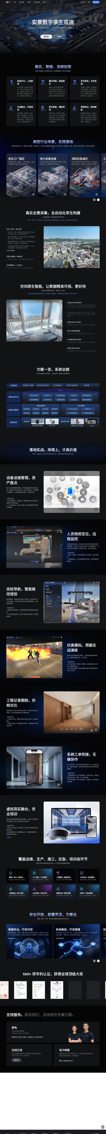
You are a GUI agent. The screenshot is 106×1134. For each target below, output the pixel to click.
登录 (89, 2)
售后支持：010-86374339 (35, 1037)
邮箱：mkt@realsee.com (66, 1060)
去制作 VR (83, 2)
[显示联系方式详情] (103, 1127)
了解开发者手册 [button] (60, 938)
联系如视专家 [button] (11, 938)
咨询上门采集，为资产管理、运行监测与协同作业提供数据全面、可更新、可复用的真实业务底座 (52, 220)
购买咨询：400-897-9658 (19, 1037)
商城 (44, 2)
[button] (33, 194)
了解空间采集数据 (10, 250)
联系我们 (96, 2)
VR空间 (29, 2)
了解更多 (8, 837)
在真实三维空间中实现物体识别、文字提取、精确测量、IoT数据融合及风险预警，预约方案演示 (52, 293)
